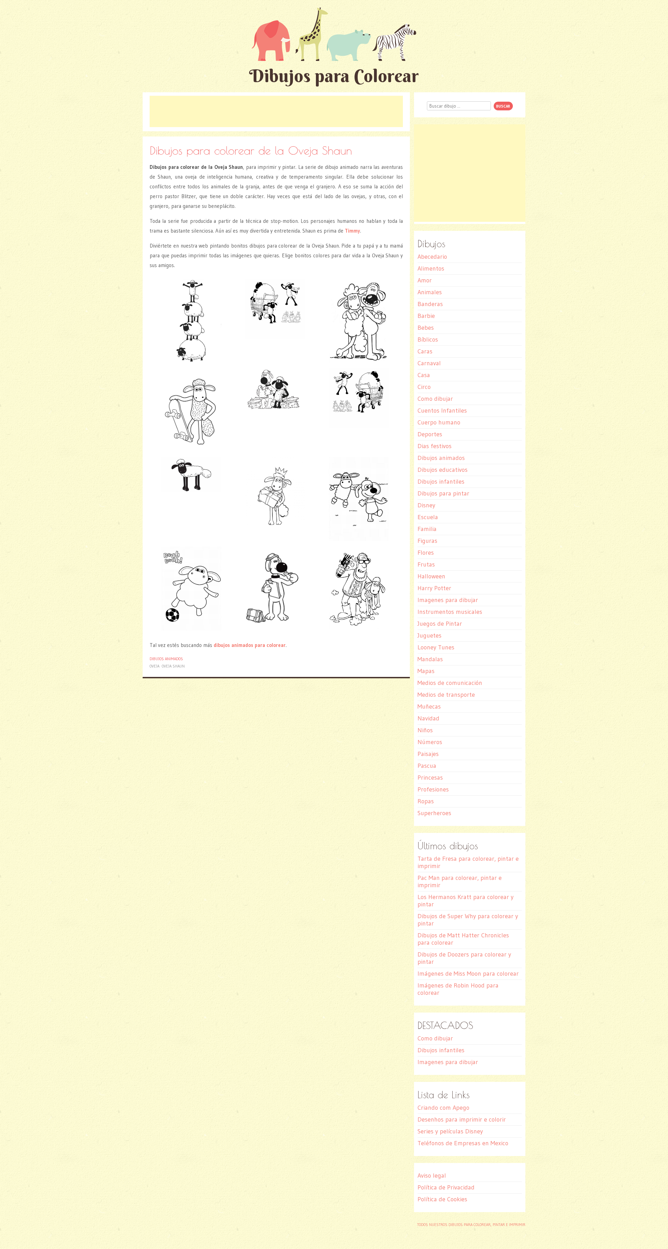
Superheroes (434, 813)
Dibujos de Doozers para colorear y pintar (464, 958)
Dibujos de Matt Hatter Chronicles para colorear (463, 938)
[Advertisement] (276, 111)
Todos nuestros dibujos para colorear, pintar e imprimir (471, 1224)
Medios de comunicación (450, 683)
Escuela (428, 517)
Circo (424, 387)
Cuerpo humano (439, 422)
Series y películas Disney (450, 1131)
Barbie (426, 316)
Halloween (431, 576)
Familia (427, 529)
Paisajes (428, 754)
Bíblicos (428, 339)
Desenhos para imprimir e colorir (462, 1119)
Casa (424, 375)
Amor (425, 280)
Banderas (430, 304)
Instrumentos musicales (450, 612)
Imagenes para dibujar (448, 600)
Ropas (426, 801)
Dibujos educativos (443, 470)
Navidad (428, 718)
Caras (425, 351)
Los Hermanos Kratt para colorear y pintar (466, 900)
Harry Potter (434, 588)
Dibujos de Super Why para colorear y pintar (468, 919)
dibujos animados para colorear (250, 645)
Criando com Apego (443, 1107)
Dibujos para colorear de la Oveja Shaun (251, 150)
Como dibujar (435, 399)
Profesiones (433, 789)
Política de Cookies (442, 1199)
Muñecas (429, 706)
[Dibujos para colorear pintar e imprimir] (334, 34)
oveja (154, 666)
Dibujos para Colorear (334, 75)
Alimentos (431, 268)
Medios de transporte (446, 694)
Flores (426, 552)
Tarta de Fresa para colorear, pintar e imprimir (468, 862)
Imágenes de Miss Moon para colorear (468, 973)
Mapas (426, 671)
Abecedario (432, 256)
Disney (426, 505)
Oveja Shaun (173, 666)
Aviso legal (432, 1175)
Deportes (430, 434)
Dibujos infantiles (441, 481)
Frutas (426, 564)
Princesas (430, 777)
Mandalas (430, 659)
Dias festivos (435, 446)
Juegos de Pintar (440, 623)
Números (430, 742)
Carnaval (429, 363)
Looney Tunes (436, 647)
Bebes (426, 327)
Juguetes (430, 635)
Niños (425, 730)
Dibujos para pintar (443, 493)
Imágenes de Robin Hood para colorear (458, 989)
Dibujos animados (166, 658)
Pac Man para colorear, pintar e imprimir (460, 881)
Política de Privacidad (446, 1187)
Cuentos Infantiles (442, 410)
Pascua (427, 766)
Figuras (427, 541)
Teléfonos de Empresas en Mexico (463, 1143)
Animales (430, 292)
